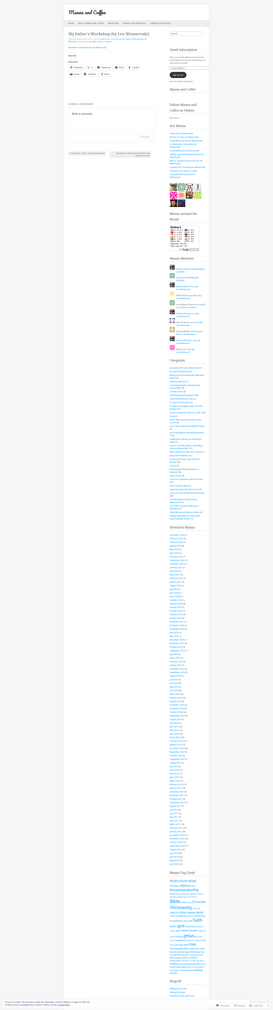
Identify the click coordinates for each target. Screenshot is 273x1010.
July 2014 (174, 679)
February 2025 (176, 538)
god (181, 926)
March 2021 (175, 574)
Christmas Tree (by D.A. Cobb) (183, 171)
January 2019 (175, 607)
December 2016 (177, 625)
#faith (183, 881)
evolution (178, 920)
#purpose (174, 894)
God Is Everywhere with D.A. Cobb (185, 412)
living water (184, 945)
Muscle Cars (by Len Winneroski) (184, 137)
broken (183, 902)
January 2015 (175, 665)
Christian (199, 902)
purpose (186, 957)
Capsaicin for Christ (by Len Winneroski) (187, 167)
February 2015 (176, 661)
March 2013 (175, 737)
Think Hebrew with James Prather (185, 512)
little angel (174, 945)
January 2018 (175, 618)
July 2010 (174, 853)
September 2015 (177, 650)
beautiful (173, 897)
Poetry (173, 465)
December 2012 (177, 748)
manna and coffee (196, 948)
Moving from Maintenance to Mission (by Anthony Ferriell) (133, 154)
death (199, 912)
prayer (179, 957)
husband (179, 936)
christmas (196, 908)
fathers (173, 926)
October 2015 (176, 647)
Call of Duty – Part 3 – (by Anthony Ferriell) (87, 153)
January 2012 (175, 788)
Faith (197, 920)
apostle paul (184, 894)
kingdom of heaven (193, 940)
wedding (198, 970)
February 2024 (176, 542)
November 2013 (177, 708)
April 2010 (174, 864)
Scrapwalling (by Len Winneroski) (184, 150)
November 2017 (177, 622)
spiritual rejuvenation (195, 967)
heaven (193, 930)
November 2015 (177, 643)
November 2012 (177, 752)
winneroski (104, 39)
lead (204, 940)
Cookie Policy (64, 1005)
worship (173, 973)
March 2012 (175, 781)
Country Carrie (176, 391)
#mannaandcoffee (184, 890)
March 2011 (175, 824)
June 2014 (174, 683)
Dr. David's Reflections (180, 402)
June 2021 (174, 571)
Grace (172, 416)
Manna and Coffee (87, 12)
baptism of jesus (196, 894)
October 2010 (176, 842)
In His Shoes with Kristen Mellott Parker (187, 426)
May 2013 (174, 730)
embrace (191, 916)
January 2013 (175, 744)
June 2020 (174, 593)
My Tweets (174, 118)
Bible (175, 901)
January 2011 (175, 831)
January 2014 (175, 701)
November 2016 (177, 629)
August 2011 (175, 806)
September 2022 (177, 560)
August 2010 (175, 849)
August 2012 (175, 763)
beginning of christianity (187, 897)
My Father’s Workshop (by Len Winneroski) (87, 47)
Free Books (113, 23)
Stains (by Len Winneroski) (181, 133)
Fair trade (188, 921)
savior (202, 961)
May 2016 (174, 636)
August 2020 (175, 585)
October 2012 (176, 755)
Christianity (181, 907)
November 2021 (177, 564)
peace (172, 957)
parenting (177, 955)
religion (194, 957)
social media (175, 967)
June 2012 (174, 770)
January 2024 (175, 546)
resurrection (175, 960)
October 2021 (176, 567)
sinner (203, 964)
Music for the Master (179, 455)
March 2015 (175, 658)
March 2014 (175, 694)
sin (198, 963)
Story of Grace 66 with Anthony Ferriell (187, 493)
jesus (189, 935)
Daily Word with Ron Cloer (181, 399)
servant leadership (187, 964)
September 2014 (177, 672)
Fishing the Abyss (177, 992)
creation (191, 912)
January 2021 (175, 582)
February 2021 (176, 578)
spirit (184, 967)
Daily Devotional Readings (181, 395)
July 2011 (174, 810)
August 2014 (175, 676)
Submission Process (160, 23)
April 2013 (174, 734)
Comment (144, 136)
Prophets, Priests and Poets (182, 996)
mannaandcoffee (179, 948)
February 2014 (176, 698)
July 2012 (174, 766)
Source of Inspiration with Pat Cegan (186, 479)
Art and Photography (179, 371)
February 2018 (176, 614)
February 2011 (176, 828)
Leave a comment (104, 41)
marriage (185, 952)
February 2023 (176, 556)
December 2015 (177, 640)
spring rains (174, 970)
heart (185, 930)
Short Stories (175, 476)
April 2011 (174, 820)
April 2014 (174, 690)
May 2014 (174, 687)
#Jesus (185, 885)
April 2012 (174, 777)
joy (196, 936)
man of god (175, 952)
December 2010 (177, 835)
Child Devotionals (177, 381)
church (173, 912)
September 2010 (177, 846)
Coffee (182, 912)
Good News (190, 926)
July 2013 (174, 723)
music (197, 952)
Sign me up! (178, 75)
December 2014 (177, 669)
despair (173, 916)
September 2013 (177, 716)
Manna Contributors (134, 23)
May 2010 (174, 860)
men (192, 951)
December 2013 (177, 705)
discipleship (181, 916)
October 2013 (176, 712)
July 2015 (174, 654)
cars (189, 902)
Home (71, 23)
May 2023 (174, 549)
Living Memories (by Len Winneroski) (186, 141)
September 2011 (177, 802)
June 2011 (174, 813)
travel (182, 970)
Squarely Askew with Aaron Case (184, 489)
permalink (93, 41)
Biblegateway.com (178, 988)
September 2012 (177, 759)
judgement (181, 940)
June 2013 (174, 726)
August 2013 (175, 719)
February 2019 (176, 604)
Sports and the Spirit (179, 486)
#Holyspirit (175, 886)
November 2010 (177, 838)
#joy (193, 886)
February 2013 (176, 741)
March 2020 (175, 596)
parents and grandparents (192, 955)
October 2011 (176, 799)
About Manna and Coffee (91, 23)
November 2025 (177, 535)
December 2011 (177, 792)
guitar (178, 931)
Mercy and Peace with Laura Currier (186, 452)
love (192, 944)
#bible (174, 881)
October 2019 (176, 600)
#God (192, 881)
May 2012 (174, 773)
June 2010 (174, 857)
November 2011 (177, 795)
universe (189, 970)
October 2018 (176, 611)
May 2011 (174, 817)
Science (174, 963)
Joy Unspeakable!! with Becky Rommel (187, 432)
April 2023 (174, 553)
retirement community (190, 961)
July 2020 (174, 589)
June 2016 (174, 632)
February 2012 (176, 784)
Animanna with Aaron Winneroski (184, 368)
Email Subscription (183, 50)
